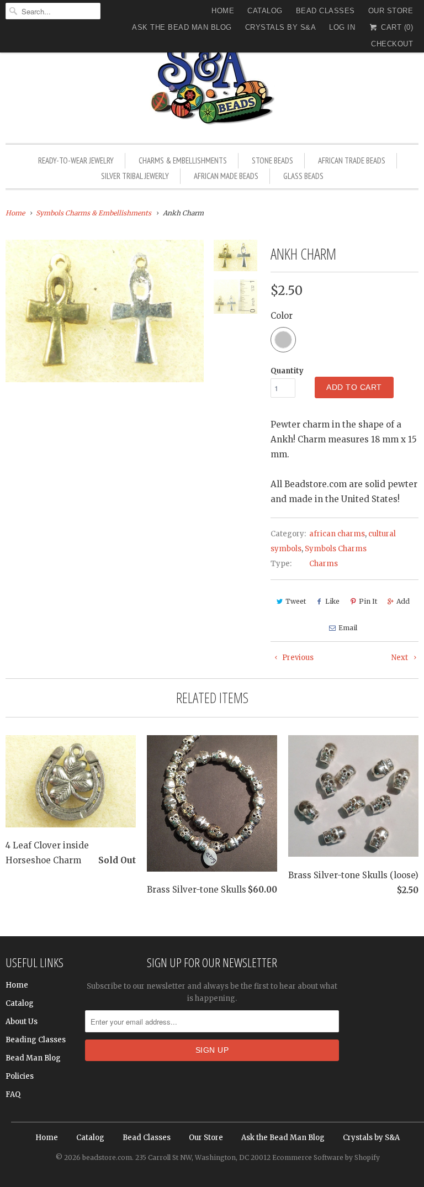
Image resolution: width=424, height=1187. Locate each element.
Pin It (368, 601)
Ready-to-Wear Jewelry (76, 160)
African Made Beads (226, 176)
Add (403, 601)
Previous (297, 657)
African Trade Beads (351, 160)
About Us (22, 1021)
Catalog (265, 11)
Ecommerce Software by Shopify (326, 1157)
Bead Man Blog (33, 1058)
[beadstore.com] (212, 85)
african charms (337, 534)
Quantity (287, 371)
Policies (20, 1076)
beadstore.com (107, 1157)
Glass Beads (303, 176)
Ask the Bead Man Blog (182, 27)
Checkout (392, 44)
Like (332, 601)
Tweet (295, 601)
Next (400, 657)
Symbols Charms (336, 548)
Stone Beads (272, 160)
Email (347, 628)
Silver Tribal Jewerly (135, 176)
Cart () (396, 27)
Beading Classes (36, 1039)
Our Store (391, 11)
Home (222, 11)
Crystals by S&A (280, 27)
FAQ (13, 1094)
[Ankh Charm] (105, 311)
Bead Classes (325, 11)
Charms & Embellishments (183, 160)
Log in (342, 27)
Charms (323, 563)
